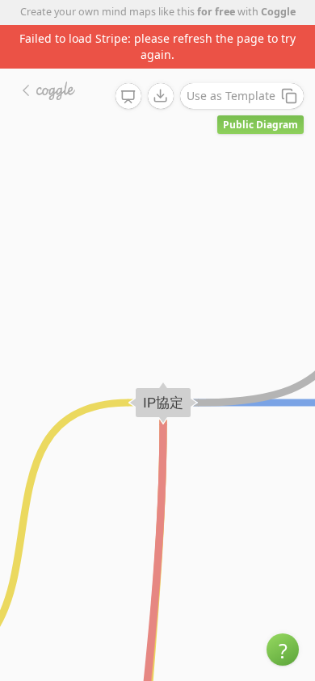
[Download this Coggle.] (161, 96)
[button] (283, 649)
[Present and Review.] (128, 97)
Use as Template (231, 95)
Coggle (278, 12)
